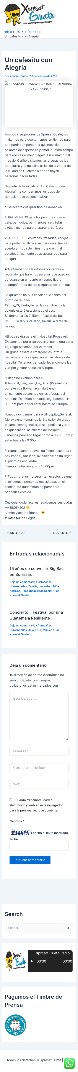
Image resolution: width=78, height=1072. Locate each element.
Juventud (45, 586)
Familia (32, 586)
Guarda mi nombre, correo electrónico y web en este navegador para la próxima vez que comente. (36, 805)
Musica (47, 630)
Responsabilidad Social (37, 590)
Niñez (57, 586)
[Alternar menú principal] (69, 14)
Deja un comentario (22, 582)
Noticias (15, 590)
